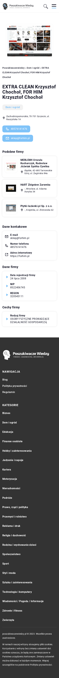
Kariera (6, 469)
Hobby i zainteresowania (17, 450)
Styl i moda (9, 572)
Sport (5, 563)
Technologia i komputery (17, 591)
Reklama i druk (11, 525)
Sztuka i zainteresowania (17, 582)
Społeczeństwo (11, 554)
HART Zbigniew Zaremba (35, 184)
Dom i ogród (13, 107)
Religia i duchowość (14, 535)
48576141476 (19, 128)
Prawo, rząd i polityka (15, 507)
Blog (5, 379)
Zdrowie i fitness (12, 610)
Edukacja (7, 431)
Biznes (6, 413)
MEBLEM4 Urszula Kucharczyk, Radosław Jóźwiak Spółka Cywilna (34, 163)
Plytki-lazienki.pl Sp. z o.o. (36, 206)
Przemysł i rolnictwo (14, 516)
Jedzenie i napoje (12, 460)
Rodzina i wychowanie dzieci (19, 544)
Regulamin (8, 392)
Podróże (7, 497)
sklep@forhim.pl (20, 138)
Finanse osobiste (12, 441)
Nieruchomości (11, 488)
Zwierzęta (8, 620)
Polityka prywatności (14, 385)
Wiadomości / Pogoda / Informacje (23, 601)
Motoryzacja (9, 478)
